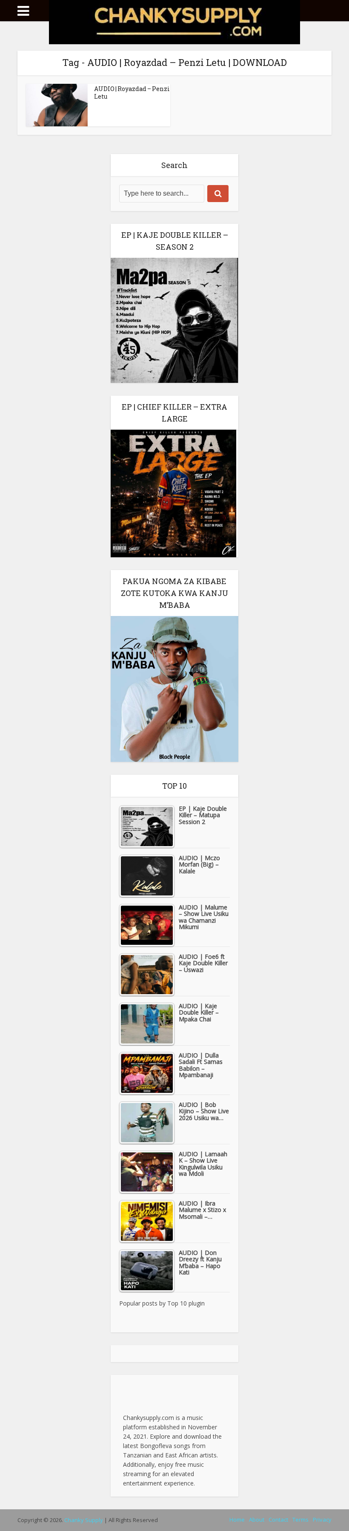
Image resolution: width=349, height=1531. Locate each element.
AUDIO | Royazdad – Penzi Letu (132, 92)
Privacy (322, 1519)
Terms (300, 1519)
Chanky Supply (83, 1520)
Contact (278, 1519)
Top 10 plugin (186, 1303)
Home (237, 1519)
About (256, 1519)
